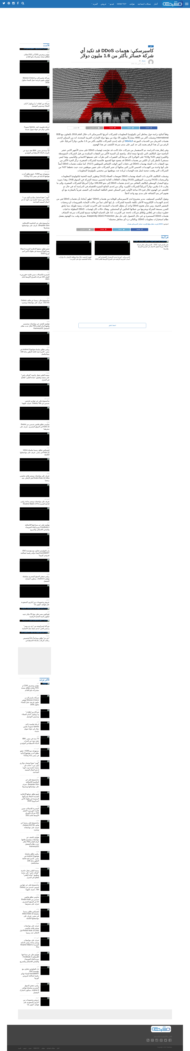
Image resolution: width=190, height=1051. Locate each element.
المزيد (95, 4)
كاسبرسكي (135, 224)
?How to (121, 4)
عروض (103, 4)
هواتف (132, 4)
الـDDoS (128, 141)
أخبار (156, 4)
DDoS (161, 224)
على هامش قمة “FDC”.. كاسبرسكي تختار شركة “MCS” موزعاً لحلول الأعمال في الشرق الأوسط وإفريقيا (152, 247)
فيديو (112, 4)
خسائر (140, 224)
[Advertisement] (95, 24)
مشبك (144, 61)
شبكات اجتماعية (144, 4)
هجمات (129, 224)
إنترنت (156, 224)
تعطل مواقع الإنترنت (148, 224)
